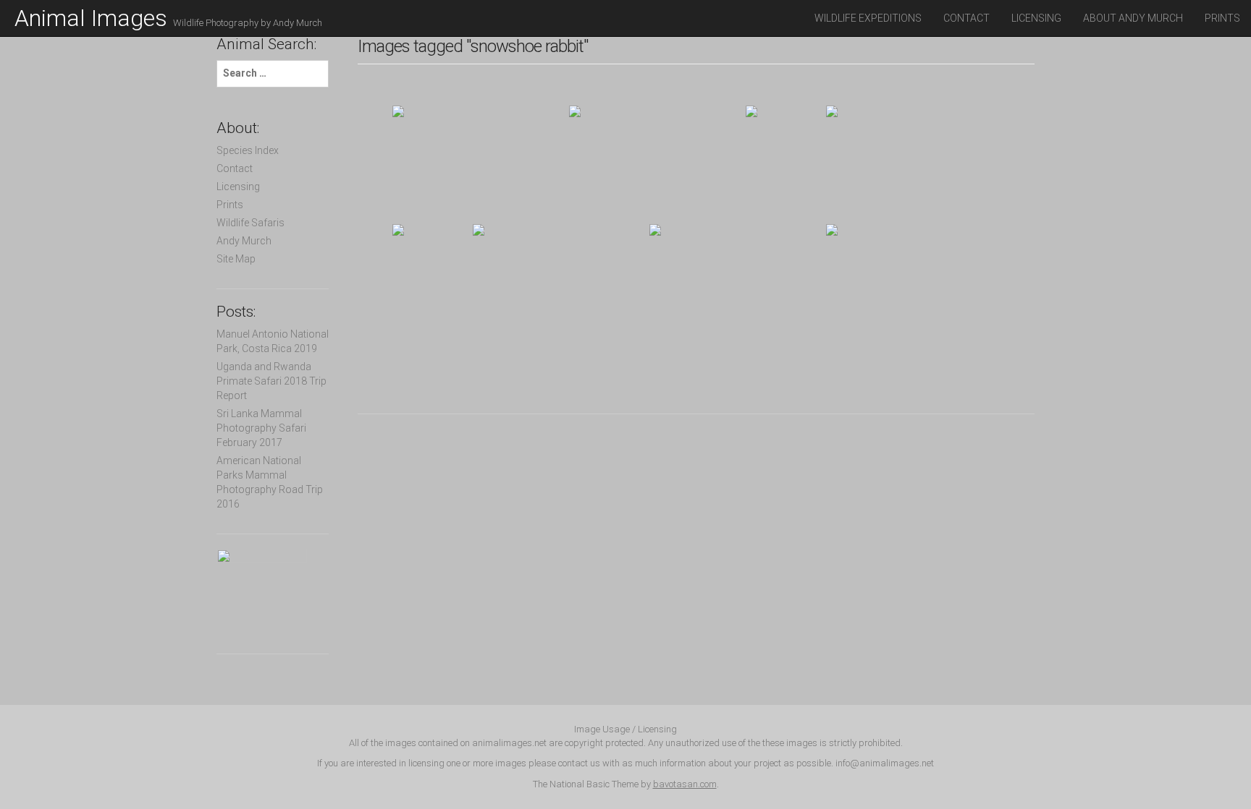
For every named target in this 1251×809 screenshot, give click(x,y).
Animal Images (168, 18)
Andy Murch (243, 241)
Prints (1222, 18)
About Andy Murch (1133, 18)
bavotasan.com (685, 784)
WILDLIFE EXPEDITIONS (868, 18)
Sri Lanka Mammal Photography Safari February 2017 (261, 428)
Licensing (1036, 18)
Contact (966, 18)
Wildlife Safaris (250, 222)
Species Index (247, 150)
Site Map (236, 259)
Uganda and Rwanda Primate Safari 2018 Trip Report (271, 381)
